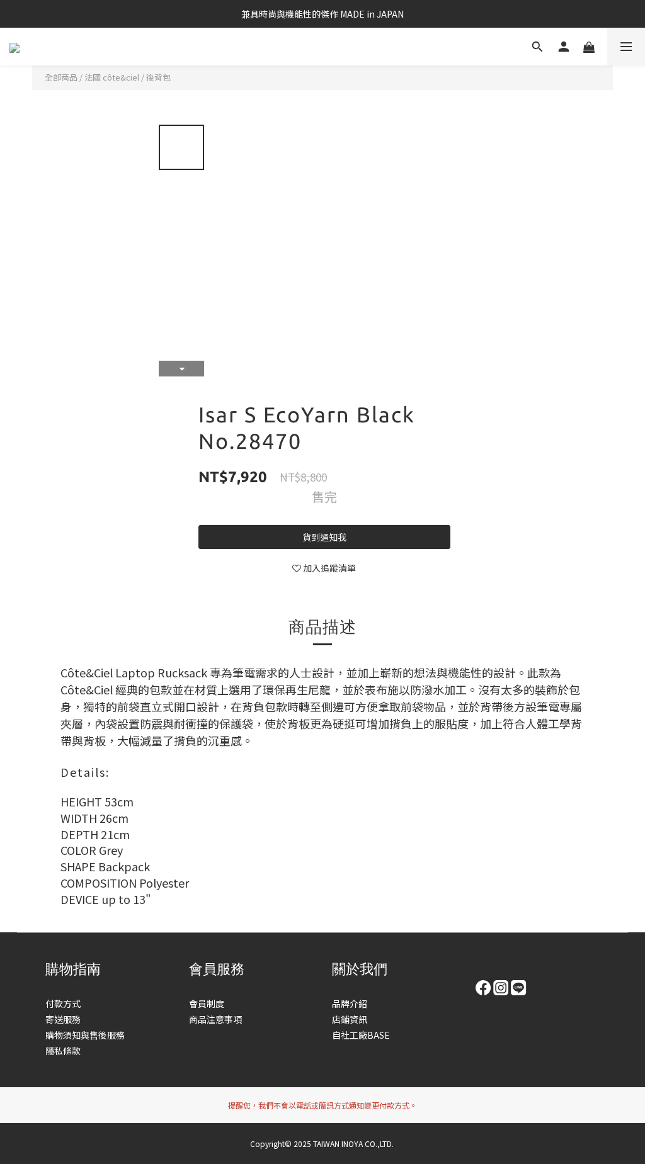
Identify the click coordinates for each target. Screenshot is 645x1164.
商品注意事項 (215, 1019)
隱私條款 (63, 1050)
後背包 (158, 77)
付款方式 (63, 1003)
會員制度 (206, 1003)
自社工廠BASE (361, 1035)
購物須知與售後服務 (85, 1035)
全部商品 (61, 77)
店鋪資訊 (349, 1019)
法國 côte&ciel (111, 77)
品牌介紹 (349, 1003)
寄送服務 (63, 1019)
